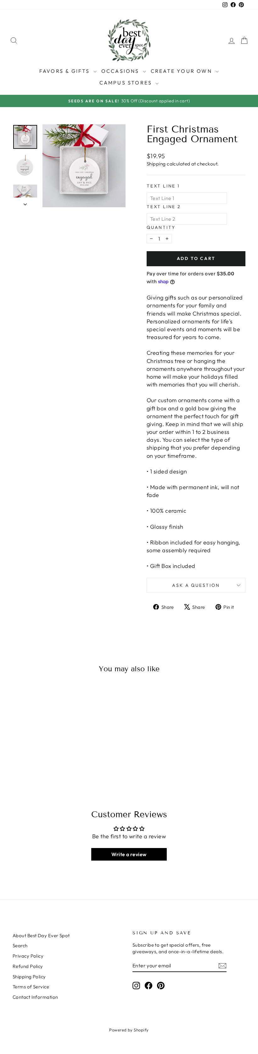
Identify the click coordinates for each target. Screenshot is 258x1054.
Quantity (161, 227)
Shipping (156, 164)
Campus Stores (126, 82)
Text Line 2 (164, 206)
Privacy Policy (28, 956)
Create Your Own (182, 71)
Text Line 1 (163, 186)
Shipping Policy (29, 977)
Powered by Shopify (129, 1029)
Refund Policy (28, 966)
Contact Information (35, 997)
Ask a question (196, 585)
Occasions (121, 71)
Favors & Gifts (65, 71)
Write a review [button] (128, 854)
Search (20, 946)
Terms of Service (31, 987)
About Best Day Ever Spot (41, 935)
